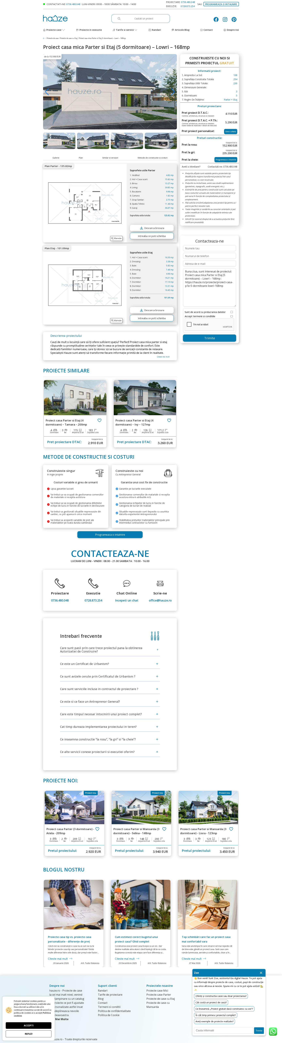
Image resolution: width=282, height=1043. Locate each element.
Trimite (209, 338)
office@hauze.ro (160, 600)
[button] (173, 91)
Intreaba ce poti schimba (152, 236)
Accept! (28, 1025)
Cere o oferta (230, 131)
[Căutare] (121, 18)
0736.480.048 (73, 4)
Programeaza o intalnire (110, 534)
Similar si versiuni (110, 157)
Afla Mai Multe (59, 1019)
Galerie (56, 157)
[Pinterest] (235, 19)
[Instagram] (226, 19)
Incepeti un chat (126, 600)
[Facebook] (217, 19)
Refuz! (28, 1033)
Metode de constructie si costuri (152, 157)
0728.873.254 (188, 6)
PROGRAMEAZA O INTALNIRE (221, 4)
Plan (81, 157)
